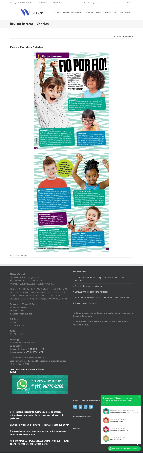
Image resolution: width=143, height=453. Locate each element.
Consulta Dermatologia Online (88, 286)
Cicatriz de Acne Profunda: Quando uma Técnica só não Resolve (100, 279)
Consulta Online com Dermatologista (92, 291)
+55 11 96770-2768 (19, 3)
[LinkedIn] (91, 407)
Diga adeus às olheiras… (86, 303)
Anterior (117, 36)
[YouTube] (85, 407)
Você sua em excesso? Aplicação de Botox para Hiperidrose (102, 297)
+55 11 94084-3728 (35, 349)
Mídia (22, 256)
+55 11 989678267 (34, 352)
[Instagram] (80, 407)
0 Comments (29, 256)
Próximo (127, 36)
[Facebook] (75, 407)
